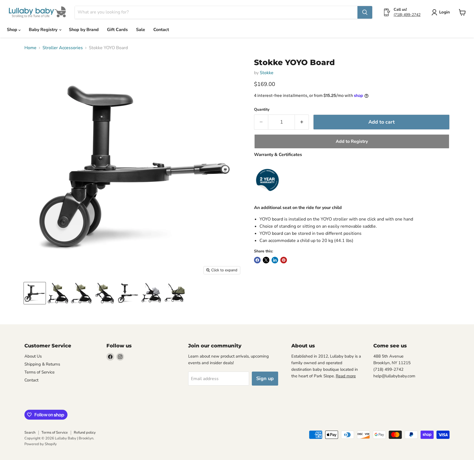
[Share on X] (266, 260)
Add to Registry (352, 141)
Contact (161, 30)
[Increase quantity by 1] (302, 122)
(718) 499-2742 (407, 14)
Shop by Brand (84, 30)
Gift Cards (117, 30)
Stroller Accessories (63, 47)
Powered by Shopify (40, 444)
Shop (12, 30)
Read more (346, 376)
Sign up (265, 378)
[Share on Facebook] (257, 260)
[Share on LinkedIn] (275, 260)
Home (30, 47)
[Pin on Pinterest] (283, 260)
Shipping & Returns (42, 364)
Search (29, 432)
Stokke (266, 73)
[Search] (364, 12)
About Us (33, 356)
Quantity (261, 109)
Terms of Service (39, 372)
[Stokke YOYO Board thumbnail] (35, 293)
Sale (140, 30)
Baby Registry (43, 30)
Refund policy (85, 432)
